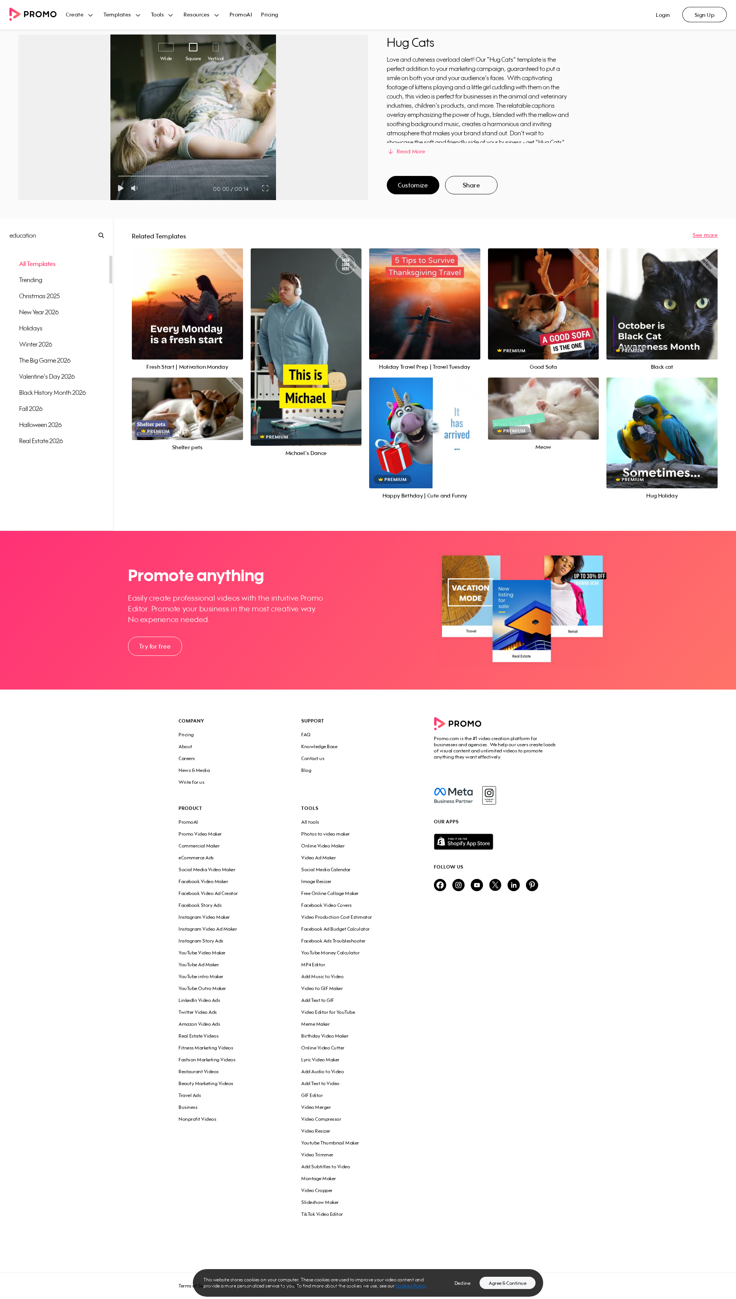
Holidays (31, 328)
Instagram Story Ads (201, 941)
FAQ (306, 734)
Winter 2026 (35, 344)
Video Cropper (317, 1190)
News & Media (194, 770)
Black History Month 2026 (52, 392)
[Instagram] (489, 795)
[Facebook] (453, 795)
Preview (187, 295)
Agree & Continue (507, 1283)
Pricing (269, 14)
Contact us (312, 758)
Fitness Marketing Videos (206, 1048)
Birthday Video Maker (324, 1036)
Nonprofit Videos (197, 1119)
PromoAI (241, 14)
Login (663, 14)
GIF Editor (312, 1095)
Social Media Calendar (326, 869)
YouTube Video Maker (202, 953)
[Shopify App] (495, 842)
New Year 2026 (39, 312)
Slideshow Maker (320, 1202)
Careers (187, 758)
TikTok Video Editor (322, 1214)
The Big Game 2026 (45, 360)
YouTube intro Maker (201, 976)
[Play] (120, 188)
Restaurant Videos (199, 1071)
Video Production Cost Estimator (336, 917)
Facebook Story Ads (200, 905)
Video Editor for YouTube (328, 1012)
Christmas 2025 (39, 296)
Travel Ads (190, 1095)
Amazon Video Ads (199, 1024)
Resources (197, 14)
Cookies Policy (411, 1286)
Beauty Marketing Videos (206, 1083)
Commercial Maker (199, 846)
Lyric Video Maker (320, 1060)
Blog (306, 770)
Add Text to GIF (317, 1000)
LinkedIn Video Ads (199, 1000)
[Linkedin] (514, 885)
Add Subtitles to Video (325, 1166)
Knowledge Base (319, 746)
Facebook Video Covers (326, 905)
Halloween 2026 (40, 425)
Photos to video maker (325, 834)
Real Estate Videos (199, 1036)
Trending (30, 280)
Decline (463, 1283)
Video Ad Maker (318, 858)
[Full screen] (265, 188)
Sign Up (705, 14)
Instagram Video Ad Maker (208, 929)
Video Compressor (321, 1119)
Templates (117, 14)
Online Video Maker (323, 846)
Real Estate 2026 (41, 441)
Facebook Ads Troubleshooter (333, 941)
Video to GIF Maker (322, 988)
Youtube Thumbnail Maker (330, 1143)
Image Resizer (316, 881)
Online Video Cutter (323, 1048)
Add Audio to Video (322, 1071)
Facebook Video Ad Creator (208, 893)
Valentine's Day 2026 (47, 376)
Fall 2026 (31, 408)
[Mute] (136, 188)
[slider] (118, 176)
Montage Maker (318, 1178)
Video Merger (316, 1107)
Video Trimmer (317, 1155)
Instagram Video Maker (204, 917)
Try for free (155, 646)
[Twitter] (495, 885)
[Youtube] (477, 885)
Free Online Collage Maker (330, 893)
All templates (37, 264)
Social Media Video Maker (207, 869)
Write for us (191, 782)
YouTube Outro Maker (202, 988)
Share (471, 185)
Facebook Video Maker (203, 881)
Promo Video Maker (200, 834)
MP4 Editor (313, 964)
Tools (157, 14)
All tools (310, 822)
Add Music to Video (322, 976)
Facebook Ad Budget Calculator (335, 929)
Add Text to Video (320, 1083)
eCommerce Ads (196, 858)
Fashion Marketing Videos (207, 1060)
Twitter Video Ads (198, 1012)
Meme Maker (315, 1024)
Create (75, 14)
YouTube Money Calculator (330, 953)
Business (188, 1107)
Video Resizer (315, 1131)
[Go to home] (37, 15)
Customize (413, 185)
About (185, 746)
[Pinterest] (532, 885)
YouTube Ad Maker (199, 964)
